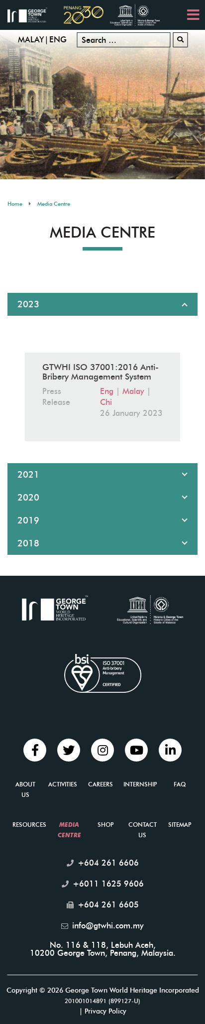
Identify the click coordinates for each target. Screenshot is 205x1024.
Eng (106, 391)
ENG (58, 39)
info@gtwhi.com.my (108, 925)
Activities (62, 784)
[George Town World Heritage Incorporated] (32, 14)
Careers (100, 784)
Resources (29, 824)
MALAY (31, 39)
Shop (105, 824)
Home (14, 203)
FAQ (180, 784)
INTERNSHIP (140, 784)
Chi (106, 402)
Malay (133, 391)
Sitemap (179, 824)
